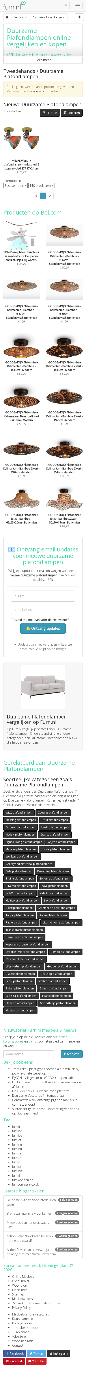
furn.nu (17, 1144)
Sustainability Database (28, 1109)
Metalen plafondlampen (21, 849)
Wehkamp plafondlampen (22, 856)
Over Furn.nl (20, 1281)
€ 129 (64, 313)
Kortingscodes (22, 1323)
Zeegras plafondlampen (53, 812)
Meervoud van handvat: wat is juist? (42, 1224)
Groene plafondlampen (20, 827)
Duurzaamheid (22, 1319)
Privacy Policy (21, 1307)
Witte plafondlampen (19, 812)
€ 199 (21, 313)
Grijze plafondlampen (61, 842)
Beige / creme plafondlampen (24, 937)
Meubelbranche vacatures (30, 1314)
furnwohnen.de (22, 1180)
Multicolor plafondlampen (22, 900)
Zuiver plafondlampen (20, 988)
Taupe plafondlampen (20, 915)
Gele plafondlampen (19, 871)
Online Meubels (23, 1276)
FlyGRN (17, 1078)
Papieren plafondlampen (21, 922)
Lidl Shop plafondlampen (56, 974)
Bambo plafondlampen (65, 952)
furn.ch (17, 1158)
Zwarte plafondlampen (54, 834)
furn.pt (16, 1166)
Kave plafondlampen (55, 886)
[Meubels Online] (7, 17)
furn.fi (16, 1175)
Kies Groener (21, 1091)
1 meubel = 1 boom (26, 1327)
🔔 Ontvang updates (43, 628)
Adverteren (20, 1336)
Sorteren (73, 113)
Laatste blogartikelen (23, 1191)
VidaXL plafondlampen (20, 893)
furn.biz (17, 1171)
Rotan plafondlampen (53, 915)
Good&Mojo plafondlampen (58, 1003)
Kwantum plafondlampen (53, 871)
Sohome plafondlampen (55, 878)
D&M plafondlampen (55, 820)
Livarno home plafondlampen (61, 922)
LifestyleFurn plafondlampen (23, 966)
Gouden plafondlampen (62, 966)
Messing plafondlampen (21, 820)
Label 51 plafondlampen (21, 996)
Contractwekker (23, 1100)
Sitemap (18, 1294)
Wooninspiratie (23, 1341)
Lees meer (43, 60)
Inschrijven (71, 1054)
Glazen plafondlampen (53, 988)
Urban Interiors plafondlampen (25, 952)
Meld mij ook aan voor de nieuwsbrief (41, 620)
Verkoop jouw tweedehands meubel (32, 91)
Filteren (51, 113)
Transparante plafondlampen (24, 930)
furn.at (16, 1140)
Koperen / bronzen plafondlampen (27, 944)
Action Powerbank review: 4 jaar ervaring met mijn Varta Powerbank (42, 1252)
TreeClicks (19, 1069)
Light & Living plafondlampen (24, 842)
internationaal (54, 1095)
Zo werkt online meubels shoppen (36, 1303)
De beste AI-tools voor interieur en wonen (42, 1202)
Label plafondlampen (19, 981)
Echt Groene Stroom (26, 1082)
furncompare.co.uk (25, 1184)
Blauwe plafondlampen (20, 974)
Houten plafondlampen (20, 1010)
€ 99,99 (64, 259)
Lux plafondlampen (56, 900)
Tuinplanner (20, 1332)
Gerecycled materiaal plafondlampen (29, 864)
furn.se (17, 1153)
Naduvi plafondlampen (20, 834)
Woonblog (19, 1285)
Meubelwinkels (22, 1299)
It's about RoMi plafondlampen (25, 959)
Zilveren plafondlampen (21, 886)
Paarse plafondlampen (56, 996)
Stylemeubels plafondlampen (56, 908)
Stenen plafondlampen (20, 1003)
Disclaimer (19, 1290)
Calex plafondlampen (19, 908)
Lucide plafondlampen (55, 849)
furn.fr (16, 1126)
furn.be (17, 1131)
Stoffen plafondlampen (52, 981)
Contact (17, 1345)
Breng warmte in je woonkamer (42, 1213)
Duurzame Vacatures (27, 1095)
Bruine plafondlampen (20, 878)
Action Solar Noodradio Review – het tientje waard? (42, 1238)
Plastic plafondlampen (55, 827)
